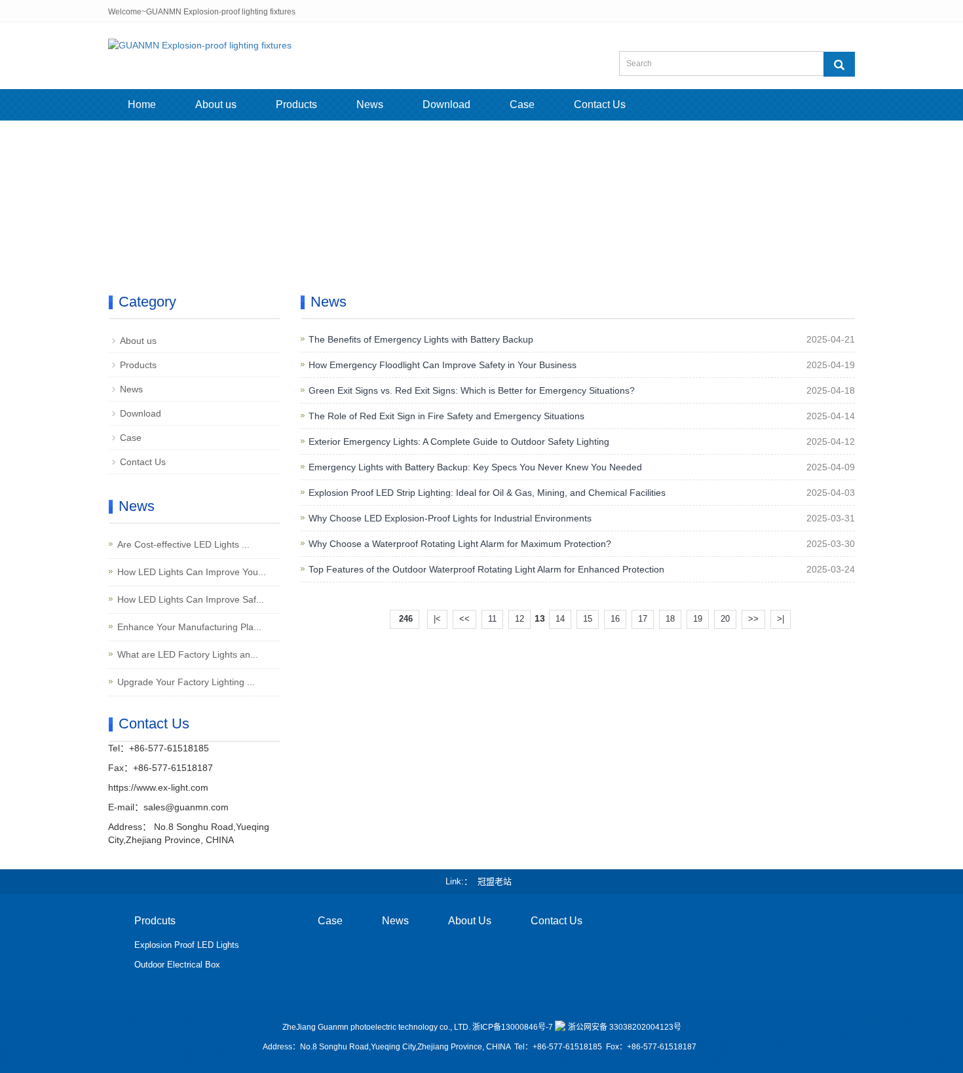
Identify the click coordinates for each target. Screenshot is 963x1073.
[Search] (839, 64)
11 (492, 619)
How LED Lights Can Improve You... (191, 572)
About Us (469, 920)
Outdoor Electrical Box (177, 964)
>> (753, 619)
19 (697, 619)
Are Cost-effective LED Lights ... (183, 544)
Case (522, 104)
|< (437, 619)
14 (560, 619)
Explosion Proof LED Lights (186, 945)
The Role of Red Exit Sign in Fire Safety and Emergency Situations (446, 416)
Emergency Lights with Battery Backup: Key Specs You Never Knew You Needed (475, 467)
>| (780, 619)
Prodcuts (155, 920)
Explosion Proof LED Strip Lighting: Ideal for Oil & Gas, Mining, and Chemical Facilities (487, 492)
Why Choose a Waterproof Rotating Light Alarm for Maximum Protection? (460, 543)
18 (670, 619)
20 (725, 619)
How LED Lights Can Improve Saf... (190, 599)
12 (519, 619)
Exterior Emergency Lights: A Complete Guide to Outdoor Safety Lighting (459, 441)
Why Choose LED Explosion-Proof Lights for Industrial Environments (450, 518)
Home (142, 104)
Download (446, 104)
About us (215, 104)
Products (296, 104)
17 (642, 619)
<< (464, 619)
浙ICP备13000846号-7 (512, 1027)
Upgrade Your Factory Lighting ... (186, 682)
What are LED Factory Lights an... (187, 654)
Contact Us (600, 104)
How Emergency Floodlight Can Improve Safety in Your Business (442, 365)
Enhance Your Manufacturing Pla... (189, 627)
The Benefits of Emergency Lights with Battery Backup (421, 339)
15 (587, 619)
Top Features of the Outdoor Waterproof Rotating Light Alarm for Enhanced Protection (486, 569)
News (369, 104)
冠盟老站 (495, 881)
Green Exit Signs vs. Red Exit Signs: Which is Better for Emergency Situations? (472, 390)
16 (615, 619)
